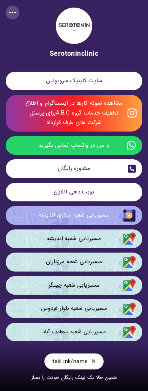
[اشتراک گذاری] (12, 12)
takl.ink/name (70, 361)
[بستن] (93, 361)
